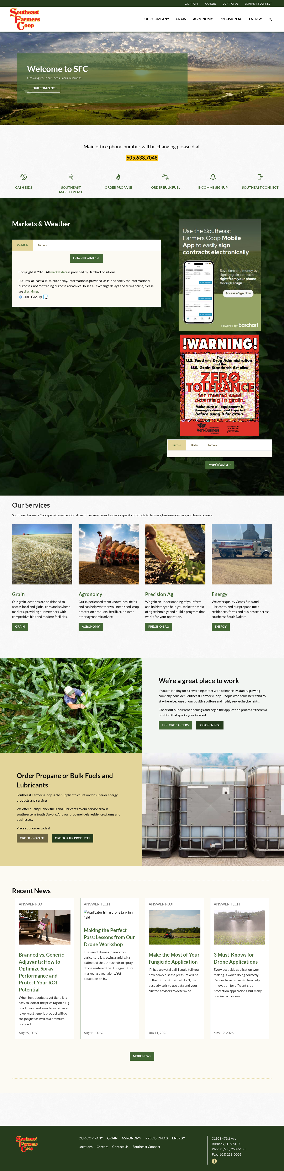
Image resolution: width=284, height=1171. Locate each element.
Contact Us (230, 3)
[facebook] (214, 1161)
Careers (210, 3)
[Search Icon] (270, 19)
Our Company (156, 19)
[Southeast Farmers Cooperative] (35, 19)
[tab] (22, 245)
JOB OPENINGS (209, 725)
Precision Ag (231, 19)
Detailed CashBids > (86, 258)
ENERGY (220, 627)
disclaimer (31, 291)
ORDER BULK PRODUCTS (72, 838)
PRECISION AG (158, 627)
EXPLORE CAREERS (175, 725)
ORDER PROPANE (32, 838)
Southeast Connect (258, 3)
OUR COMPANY (43, 88)
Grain (181, 19)
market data (59, 272)
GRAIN (20, 627)
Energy (255, 19)
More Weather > (220, 464)
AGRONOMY (91, 627)
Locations (192, 3)
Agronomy (203, 19)
